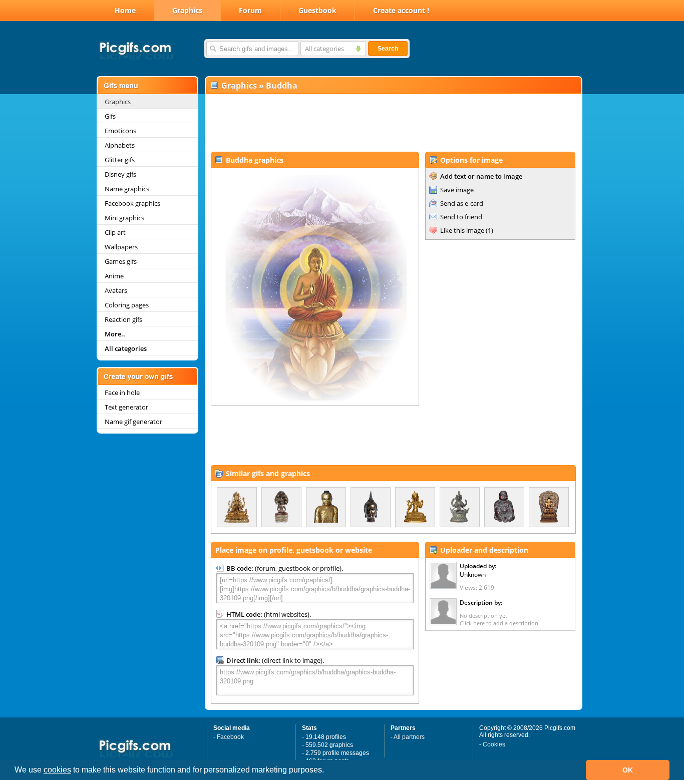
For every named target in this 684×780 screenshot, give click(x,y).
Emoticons (120, 130)
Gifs (110, 116)
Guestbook (317, 10)
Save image (457, 189)
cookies (57, 769)
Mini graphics (124, 217)
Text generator (126, 407)
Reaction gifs (123, 319)
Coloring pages (127, 304)
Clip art (115, 232)
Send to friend (461, 216)
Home (125, 10)
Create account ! (401, 10)
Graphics (187, 10)
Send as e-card (461, 203)
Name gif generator (133, 421)
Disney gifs (120, 174)
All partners (409, 736)
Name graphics (127, 188)
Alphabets (120, 145)
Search (388, 48)
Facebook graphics (132, 203)
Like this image (462, 230)
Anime (114, 275)
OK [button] (627, 770)
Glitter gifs (120, 159)
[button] (327, 770)
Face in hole (122, 392)
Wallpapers (121, 246)
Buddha (281, 85)
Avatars (116, 290)
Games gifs (121, 261)
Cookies (494, 744)
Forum (250, 10)
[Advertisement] (393, 123)
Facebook (230, 736)
